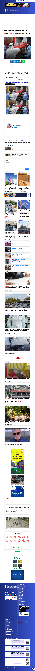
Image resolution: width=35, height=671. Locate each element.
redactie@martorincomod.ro (9, 592)
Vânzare (27, 547)
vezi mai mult (9, 512)
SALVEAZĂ (27, 169)
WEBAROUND (17, 669)
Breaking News (22, 591)
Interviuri (21, 595)
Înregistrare (32, 0)
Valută (8, 547)
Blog (20, 597)
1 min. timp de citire (16, 33)
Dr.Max (25, 619)
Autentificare (27, 0)
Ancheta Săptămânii (23, 586)
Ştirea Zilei (21, 588)
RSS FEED (8, 632)
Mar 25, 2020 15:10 (26, 33)
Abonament (8, 634)
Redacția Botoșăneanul (17, 124)
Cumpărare (20, 547)
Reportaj (21, 594)
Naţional (8, 28)
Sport (20, 600)
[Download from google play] (7, 83)
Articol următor (8, 152)
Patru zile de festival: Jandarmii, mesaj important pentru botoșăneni (20, 265)
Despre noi (8, 621)
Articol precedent (9, 145)
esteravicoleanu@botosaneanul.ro (17, 125)
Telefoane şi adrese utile (11, 627)
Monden (20, 598)
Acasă (5, 28)
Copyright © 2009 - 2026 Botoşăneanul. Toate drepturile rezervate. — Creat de (17, 668)
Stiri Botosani (8, 172)
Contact (7, 624)
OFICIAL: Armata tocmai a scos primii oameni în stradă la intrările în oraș (20, 154)
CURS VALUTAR (17, 544)
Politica (20, 198)
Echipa (20, 603)
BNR (14, 547)
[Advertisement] (17, 20)
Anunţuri (7, 625)
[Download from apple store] (12, 83)
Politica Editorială (22, 601)
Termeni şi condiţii (9, 631)
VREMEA (17, 551)
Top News (7, 271)
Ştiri (20, 592)
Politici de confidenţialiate (9, 629)
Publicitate (8, 622)
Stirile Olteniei (26, 621)
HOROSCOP (17, 533)
